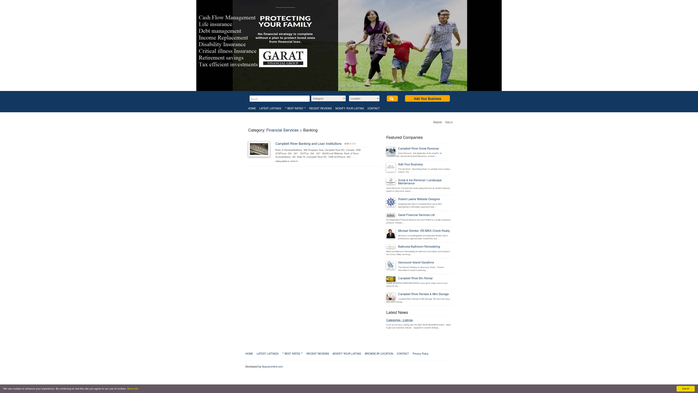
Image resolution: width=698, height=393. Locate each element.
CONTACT (374, 108)
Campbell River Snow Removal (418, 148)
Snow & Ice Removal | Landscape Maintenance (420, 181)
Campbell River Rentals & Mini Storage (423, 294)
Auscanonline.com (272, 366)
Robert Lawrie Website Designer (419, 199)
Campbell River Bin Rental (415, 278)
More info (132, 388)
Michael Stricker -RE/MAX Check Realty (424, 231)
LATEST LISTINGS (270, 108)
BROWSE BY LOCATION (379, 353)
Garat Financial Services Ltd (416, 215)
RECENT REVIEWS (320, 108)
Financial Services (282, 130)
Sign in (449, 122)
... (439, 327)
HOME (252, 108)
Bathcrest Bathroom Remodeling (419, 246)
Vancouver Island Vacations (416, 262)
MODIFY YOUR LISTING (349, 108)
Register (437, 122)
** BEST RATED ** (295, 108)
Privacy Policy (420, 353)
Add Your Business (427, 98)
